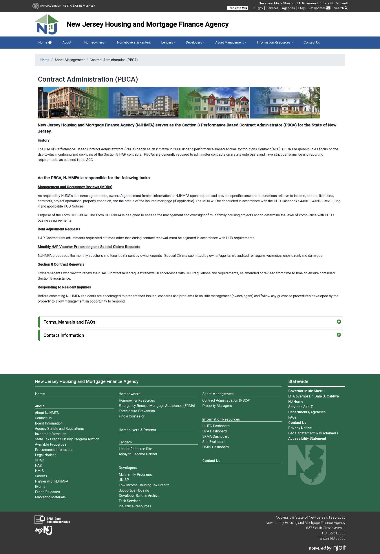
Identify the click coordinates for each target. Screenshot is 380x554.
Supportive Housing (134, 490)
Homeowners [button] (94, 42)
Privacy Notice (300, 428)
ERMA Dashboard (215, 436)
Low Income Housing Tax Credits (144, 485)
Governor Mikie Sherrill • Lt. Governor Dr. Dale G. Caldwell (303, 3)
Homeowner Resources (137, 400)
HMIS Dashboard (215, 447)
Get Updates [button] (317, 8)
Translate (235, 8)
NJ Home (295, 401)
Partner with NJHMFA (51, 481)
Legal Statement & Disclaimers (313, 433)
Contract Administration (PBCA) (226, 400)
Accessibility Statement (307, 438)
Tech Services (130, 501)
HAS (38, 465)
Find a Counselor (131, 416)
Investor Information (50, 434)
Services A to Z (300, 407)
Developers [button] (194, 42)
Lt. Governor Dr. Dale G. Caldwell (314, 396)
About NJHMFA (47, 413)
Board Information (48, 423)
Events (40, 487)
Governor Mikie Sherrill (306, 391)
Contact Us (312, 42)
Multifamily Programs (135, 474)
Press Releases (47, 492)
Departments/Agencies (307, 412)
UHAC (39, 460)
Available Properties (50, 444)
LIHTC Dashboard (216, 426)
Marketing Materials (50, 497)
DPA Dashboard (214, 431)
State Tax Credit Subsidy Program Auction (67, 439)
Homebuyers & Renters (134, 42)
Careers (41, 476)
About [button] (66, 42)
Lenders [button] (167, 42)
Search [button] (339, 8)
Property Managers (217, 406)
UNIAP (124, 480)
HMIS (39, 471)
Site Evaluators (213, 442)
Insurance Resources (135, 506)
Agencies (288, 8)
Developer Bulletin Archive (139, 496)
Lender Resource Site (135, 449)
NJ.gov (258, 8)
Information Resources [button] (273, 42)
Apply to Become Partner (138, 454)
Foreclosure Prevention (137, 411)
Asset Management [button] (229, 42)
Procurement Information (54, 450)
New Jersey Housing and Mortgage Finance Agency (87, 381)
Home (43, 42)
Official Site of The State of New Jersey (67, 5)
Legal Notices (46, 455)
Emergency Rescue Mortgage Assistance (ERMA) (157, 406)
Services (272, 8)
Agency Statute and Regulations (59, 428)
